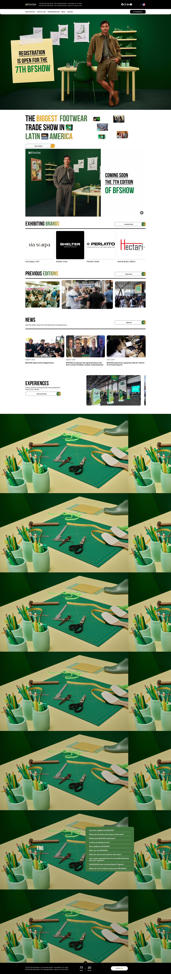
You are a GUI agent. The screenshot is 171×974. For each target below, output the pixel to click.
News (63, 12)
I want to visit (41, 12)
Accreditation (137, 12)
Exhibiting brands (54, 12)
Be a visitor (39, 146)
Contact (70, 12)
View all (128, 323)
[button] (144, 247)
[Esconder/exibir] (85, 962)
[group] (39, 247)
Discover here (42, 394)
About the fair (30, 12)
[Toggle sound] (141, 213)
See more (128, 274)
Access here (128, 224)
